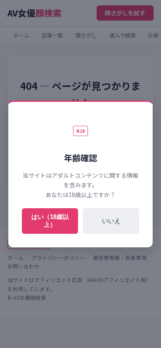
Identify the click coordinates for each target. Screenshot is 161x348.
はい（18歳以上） (50, 220)
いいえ (111, 220)
